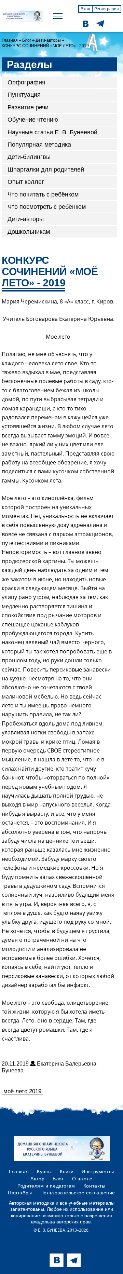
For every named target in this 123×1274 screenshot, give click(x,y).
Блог (26, 40)
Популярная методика (39, 144)
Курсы (44, 1171)
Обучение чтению (33, 119)
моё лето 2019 (22, 1091)
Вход (85, 8)
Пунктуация (24, 94)
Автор (37, 1178)
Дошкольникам (29, 231)
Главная (10, 40)
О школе (82, 1178)
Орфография (26, 82)
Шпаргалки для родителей (46, 169)
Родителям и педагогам (46, 1186)
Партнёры (20, 1192)
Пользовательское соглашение (77, 1192)
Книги (66, 1171)
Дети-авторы (48, 40)
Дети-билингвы (29, 156)
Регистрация (106, 8)
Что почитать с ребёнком (43, 194)
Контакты (94, 1186)
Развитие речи (28, 107)
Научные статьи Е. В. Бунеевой (52, 132)
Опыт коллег (26, 181)
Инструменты (98, 1171)
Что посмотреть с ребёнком (47, 206)
